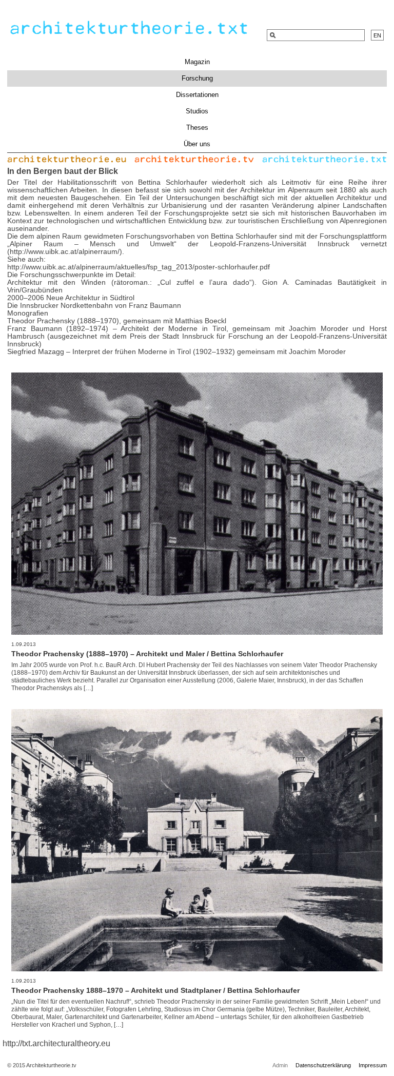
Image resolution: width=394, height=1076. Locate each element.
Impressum (373, 1065)
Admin (280, 1065)
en (377, 35)
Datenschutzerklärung (323, 1065)
